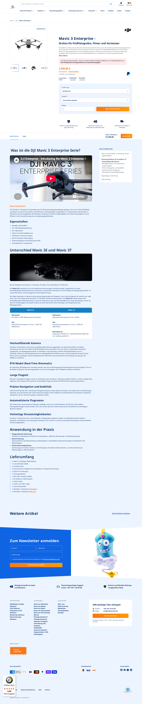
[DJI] (128, 30)
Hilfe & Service (63, 606)
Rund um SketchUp (41, 604)
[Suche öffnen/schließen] (111, 4)
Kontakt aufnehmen (110, 616)
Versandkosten (63, 611)
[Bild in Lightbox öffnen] (28, 44)
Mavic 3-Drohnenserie (18, 206)
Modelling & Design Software (17, 605)
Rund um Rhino (39, 608)
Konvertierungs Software (15, 618)
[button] (129, 4)
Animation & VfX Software (16, 612)
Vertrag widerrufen (17, 651)
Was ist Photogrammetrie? (41, 616)
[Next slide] (46, 68)
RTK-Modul (33, 489)
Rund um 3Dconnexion (42, 611)
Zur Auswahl (126, 136)
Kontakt (61, 613)
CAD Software (15, 608)
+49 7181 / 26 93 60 (74, 588)
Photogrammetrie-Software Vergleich (41, 620)
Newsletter (62, 608)
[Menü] (14, 676)
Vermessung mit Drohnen (40, 624)
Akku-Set (32, 491)
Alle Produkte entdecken (121, 513)
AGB (40, 690)
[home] (13, 7)
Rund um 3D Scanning (42, 613)
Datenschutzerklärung (28, 690)
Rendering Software (17, 615)
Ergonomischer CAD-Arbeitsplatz (41, 633)
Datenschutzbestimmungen (51, 559)
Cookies (47, 690)
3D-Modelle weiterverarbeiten (40, 629)
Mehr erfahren (63, 55)
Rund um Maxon (40, 606)
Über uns (61, 604)
